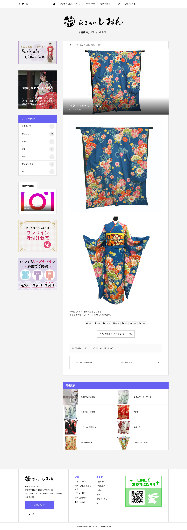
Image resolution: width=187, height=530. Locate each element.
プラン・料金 (89, 4)
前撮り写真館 (28, 186)
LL (96, 348)
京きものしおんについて (70, 4)
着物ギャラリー (83, 348)
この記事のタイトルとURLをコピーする (116, 334)
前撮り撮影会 (104, 4)
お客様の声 (37, 126)
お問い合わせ (129, 4)
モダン (100, 348)
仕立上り (106, 348)
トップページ (80, 482)
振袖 (79, 109)
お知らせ (37, 134)
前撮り (37, 149)
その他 (37, 141)
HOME (54, 4)
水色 (111, 348)
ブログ (117, 4)
